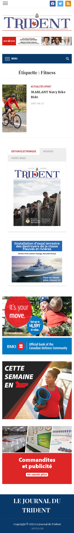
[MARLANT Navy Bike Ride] (14, 108)
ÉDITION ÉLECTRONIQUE (23, 151)
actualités (37, 86)
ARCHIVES (48, 151)
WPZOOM (37, 528)
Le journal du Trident (37, 505)
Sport (47, 86)
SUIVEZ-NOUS (18, 158)
